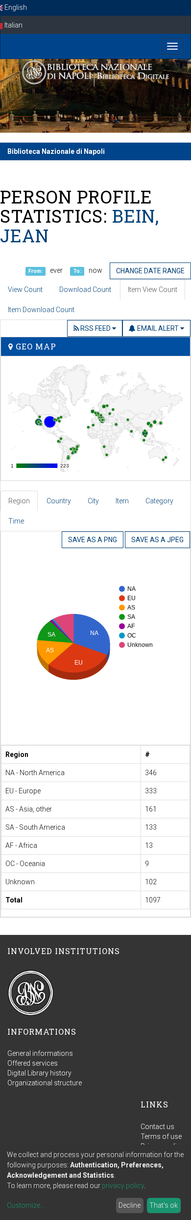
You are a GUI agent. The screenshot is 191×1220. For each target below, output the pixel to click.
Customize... (26, 1205)
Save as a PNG (92, 540)
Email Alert (158, 328)
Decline (130, 1205)
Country (59, 501)
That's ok (163, 1205)
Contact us (157, 1127)
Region (19, 501)
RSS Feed (95, 328)
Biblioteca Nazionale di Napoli (56, 151)
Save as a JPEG (157, 540)
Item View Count (152, 289)
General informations (40, 1053)
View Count (25, 289)
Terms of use (161, 1136)
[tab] (19, 501)
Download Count (85, 289)
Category (159, 501)
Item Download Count (41, 310)
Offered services (32, 1063)
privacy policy (123, 1186)
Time (16, 521)
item (122, 501)
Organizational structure (44, 1083)
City (93, 501)
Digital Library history (39, 1073)
